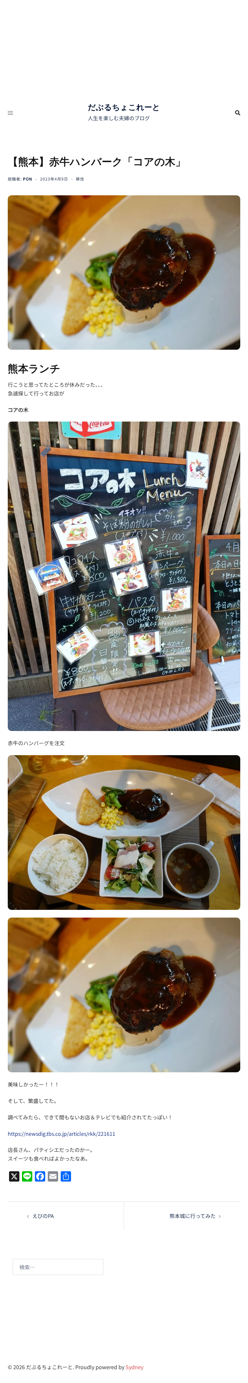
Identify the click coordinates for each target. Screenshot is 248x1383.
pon (27, 178)
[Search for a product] (237, 112)
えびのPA (43, 1216)
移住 (80, 178)
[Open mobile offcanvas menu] (10, 112)
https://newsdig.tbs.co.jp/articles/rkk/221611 (61, 1133)
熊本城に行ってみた (193, 1216)
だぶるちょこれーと (124, 107)
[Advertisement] (124, 48)
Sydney (134, 1367)
